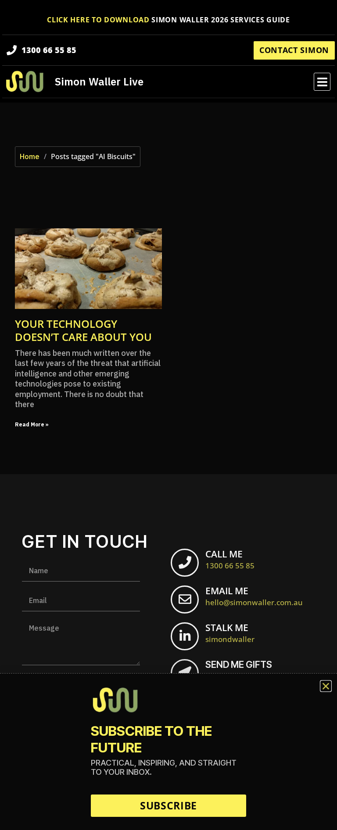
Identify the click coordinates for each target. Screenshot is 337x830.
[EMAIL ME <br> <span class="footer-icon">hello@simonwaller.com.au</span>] (185, 599)
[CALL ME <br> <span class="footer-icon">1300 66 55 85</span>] (185, 563)
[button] (322, 82)
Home (29, 156)
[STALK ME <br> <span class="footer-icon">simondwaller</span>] (185, 636)
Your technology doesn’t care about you (83, 330)
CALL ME (230, 559)
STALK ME (230, 632)
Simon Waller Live (99, 81)
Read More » (32, 424)
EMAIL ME (254, 596)
